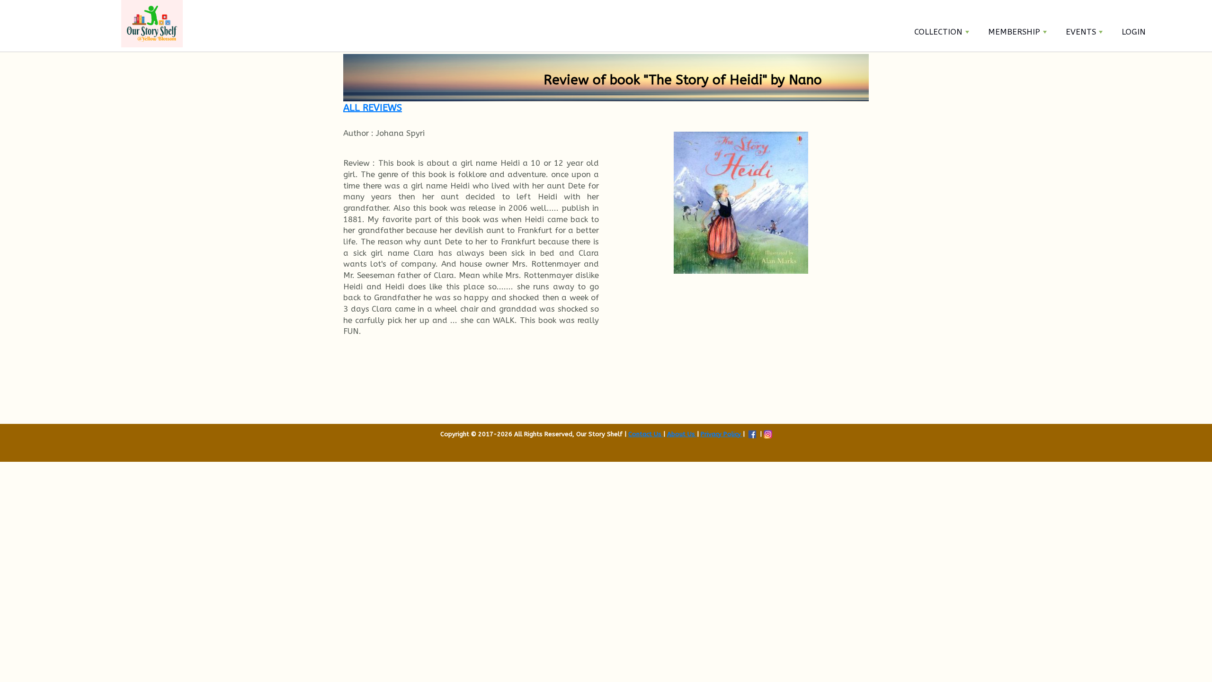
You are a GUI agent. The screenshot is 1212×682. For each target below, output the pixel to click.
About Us (682, 434)
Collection (938, 31)
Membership (1014, 31)
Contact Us (645, 434)
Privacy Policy (722, 434)
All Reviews (372, 107)
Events (1081, 31)
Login (1134, 31)
